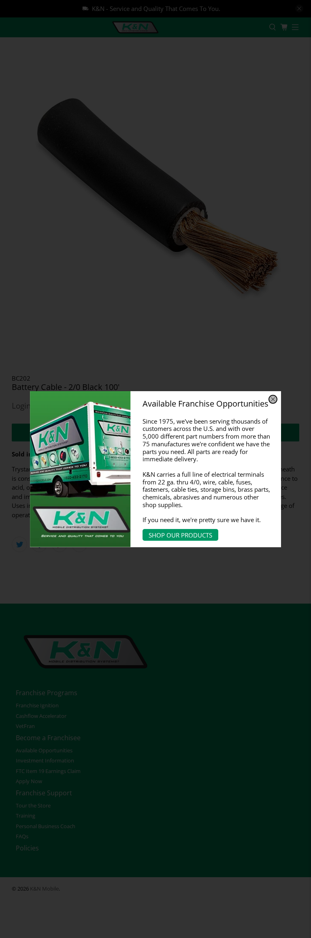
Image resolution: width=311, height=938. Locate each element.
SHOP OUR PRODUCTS (180, 535)
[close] (273, 399)
